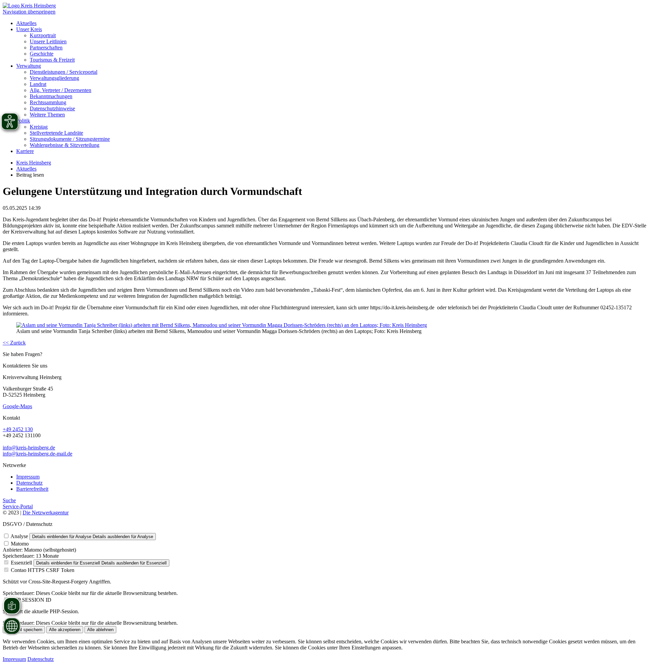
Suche (9, 500)
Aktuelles (26, 169)
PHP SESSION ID (31, 600)
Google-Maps (17, 406)
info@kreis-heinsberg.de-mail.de (37, 454)
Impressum (28, 477)
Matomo (20, 544)
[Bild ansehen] (221, 325)
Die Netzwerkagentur (46, 512)
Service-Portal (18, 506)
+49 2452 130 (18, 429)
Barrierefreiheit (32, 489)
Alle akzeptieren (64, 629)
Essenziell (21, 563)
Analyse (19, 536)
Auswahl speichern (23, 629)
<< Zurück (14, 343)
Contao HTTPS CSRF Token (42, 570)
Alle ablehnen (100, 629)
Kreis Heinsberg (33, 162)
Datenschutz (29, 483)
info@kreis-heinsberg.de (29, 447)
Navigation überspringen (29, 12)
